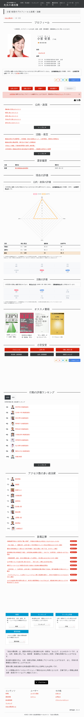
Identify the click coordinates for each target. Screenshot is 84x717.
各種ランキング (67, 354)
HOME (22, 3)
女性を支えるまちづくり (12, 123)
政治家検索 (9, 700)
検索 (16, 626)
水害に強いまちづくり (11, 116)
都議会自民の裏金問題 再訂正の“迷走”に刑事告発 (20, 142)
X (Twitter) (41, 682)
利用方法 (48, 4)
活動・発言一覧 (67, 349)
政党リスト (62, 4)
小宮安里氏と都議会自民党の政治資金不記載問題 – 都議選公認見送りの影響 (28, 149)
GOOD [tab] (7, 397)
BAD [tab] (13, 397)
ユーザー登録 (70, 4)
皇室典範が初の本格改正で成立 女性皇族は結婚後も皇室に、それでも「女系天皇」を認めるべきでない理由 (38, 553)
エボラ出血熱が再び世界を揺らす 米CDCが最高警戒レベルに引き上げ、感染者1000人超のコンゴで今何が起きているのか (37, 581)
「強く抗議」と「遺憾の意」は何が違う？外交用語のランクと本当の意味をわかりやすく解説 (34, 545)
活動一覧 (26, 88)
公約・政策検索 (42, 354)
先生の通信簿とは (11, 706)
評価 (17, 73)
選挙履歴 (52, 88)
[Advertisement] (42, 375)
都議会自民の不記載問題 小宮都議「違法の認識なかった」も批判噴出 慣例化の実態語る (32, 139)
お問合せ (58, 697)
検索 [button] (28, 3)
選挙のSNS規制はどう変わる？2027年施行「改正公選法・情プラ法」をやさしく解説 (32, 548)
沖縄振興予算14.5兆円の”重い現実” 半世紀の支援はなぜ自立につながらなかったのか (33, 541)
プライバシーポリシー (62, 700)
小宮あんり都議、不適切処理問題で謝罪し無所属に (20, 145)
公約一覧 (13, 88)
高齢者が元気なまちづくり (13, 109)
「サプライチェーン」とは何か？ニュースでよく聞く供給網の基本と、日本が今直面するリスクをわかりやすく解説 (38, 576)
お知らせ (42, 4)
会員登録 (12, 94)
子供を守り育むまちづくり (13, 119)
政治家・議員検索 (16, 354)
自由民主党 (41, 53)
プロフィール (16, 349)
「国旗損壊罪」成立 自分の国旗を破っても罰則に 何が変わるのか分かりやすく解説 (32, 558)
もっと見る (41, 127)
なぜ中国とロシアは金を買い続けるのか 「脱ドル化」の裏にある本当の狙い (30, 562)
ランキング (41, 624)
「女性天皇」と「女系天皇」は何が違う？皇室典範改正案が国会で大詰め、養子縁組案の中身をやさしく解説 (38, 570)
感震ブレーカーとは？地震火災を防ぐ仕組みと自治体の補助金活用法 (27, 565)
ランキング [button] (35, 3)
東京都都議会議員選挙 (21, 168)
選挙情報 (55, 4)
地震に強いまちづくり (11, 112)
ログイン (77, 4)
